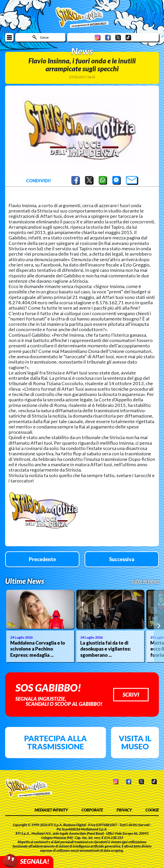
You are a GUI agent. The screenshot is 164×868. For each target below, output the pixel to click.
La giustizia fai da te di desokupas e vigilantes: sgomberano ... (105, 649)
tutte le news (145, 581)
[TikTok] (128, 37)
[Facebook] (108, 37)
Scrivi (131, 694)
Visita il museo (135, 742)
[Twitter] (118, 37)
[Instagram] (97, 37)
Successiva (121, 559)
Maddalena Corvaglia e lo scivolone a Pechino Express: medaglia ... (37, 649)
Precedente (42, 559)
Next (159, 626)
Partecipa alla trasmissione (55, 742)
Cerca (44, 37)
